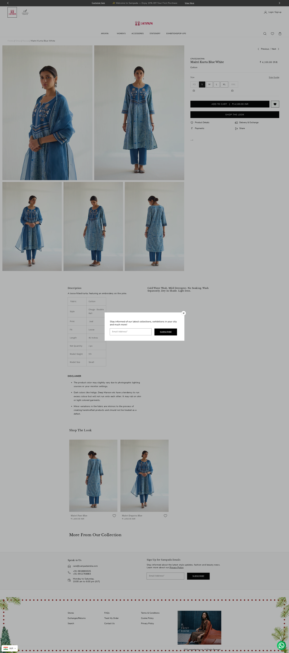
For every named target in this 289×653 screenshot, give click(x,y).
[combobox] (10, 648)
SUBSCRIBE (166, 332)
